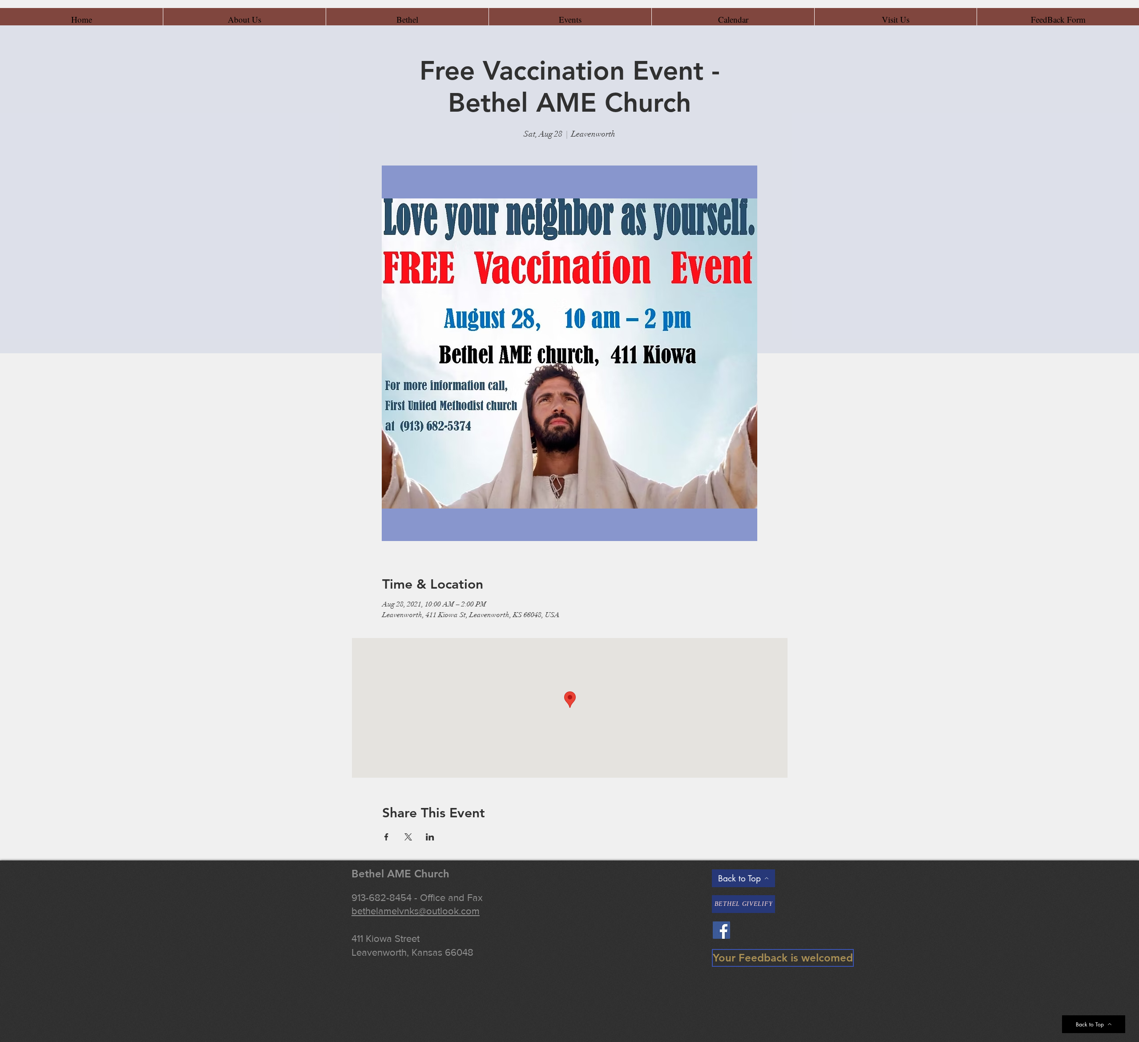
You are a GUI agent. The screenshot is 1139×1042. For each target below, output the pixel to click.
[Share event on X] (408, 836)
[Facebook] (721, 930)
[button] (244, 19)
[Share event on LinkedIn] (430, 836)
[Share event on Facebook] (386, 836)
